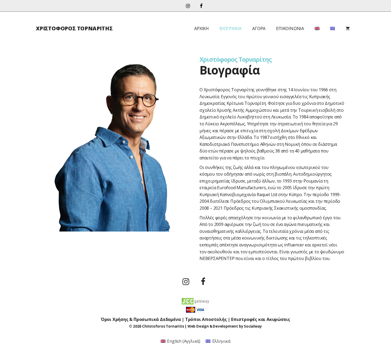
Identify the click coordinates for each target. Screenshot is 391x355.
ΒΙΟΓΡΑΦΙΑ (230, 28)
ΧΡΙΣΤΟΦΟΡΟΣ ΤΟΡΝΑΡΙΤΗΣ (74, 28)
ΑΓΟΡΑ (258, 28)
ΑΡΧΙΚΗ (201, 28)
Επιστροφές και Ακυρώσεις (260, 319)
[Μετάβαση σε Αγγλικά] (317, 28)
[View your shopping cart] (347, 28)
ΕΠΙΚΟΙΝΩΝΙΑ (290, 28)
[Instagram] (187, 6)
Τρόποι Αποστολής (206, 319)
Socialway (253, 326)
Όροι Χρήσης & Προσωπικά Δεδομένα (141, 319)
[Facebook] (201, 6)
